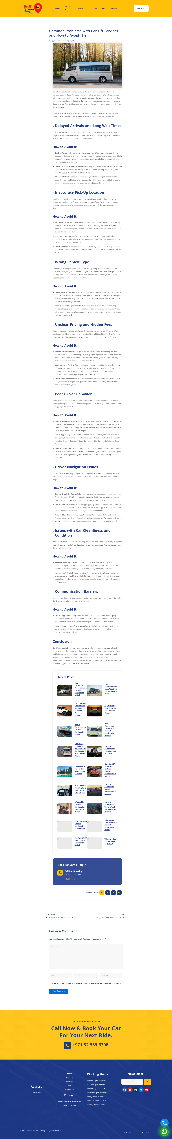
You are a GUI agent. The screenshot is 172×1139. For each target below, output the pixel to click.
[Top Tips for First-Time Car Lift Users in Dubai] (94, 710)
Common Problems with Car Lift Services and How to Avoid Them (80, 750)
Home (57, 8)
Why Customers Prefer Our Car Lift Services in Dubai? (109, 729)
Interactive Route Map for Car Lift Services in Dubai (110, 825)
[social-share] (101, 892)
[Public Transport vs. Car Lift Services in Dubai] (64, 731)
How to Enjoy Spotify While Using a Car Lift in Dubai (80, 789)
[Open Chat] (164, 1131)
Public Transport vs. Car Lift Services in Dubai (80, 729)
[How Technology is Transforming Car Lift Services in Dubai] (64, 690)
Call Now (69, 879)
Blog (103, 8)
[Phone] (164, 1123)
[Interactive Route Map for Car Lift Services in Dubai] (94, 826)
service (64, 172)
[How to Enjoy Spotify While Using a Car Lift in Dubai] (64, 790)
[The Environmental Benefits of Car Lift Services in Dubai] (94, 690)
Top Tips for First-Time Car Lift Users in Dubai (110, 709)
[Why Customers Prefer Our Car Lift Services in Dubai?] (94, 731)
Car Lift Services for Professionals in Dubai (110, 750)
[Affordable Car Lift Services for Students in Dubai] (64, 808)
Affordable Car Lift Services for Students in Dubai (80, 807)
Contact (113, 8)
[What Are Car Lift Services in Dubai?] (94, 843)
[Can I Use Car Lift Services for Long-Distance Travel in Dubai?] (64, 710)
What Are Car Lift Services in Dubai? (110, 842)
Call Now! (141, 8)
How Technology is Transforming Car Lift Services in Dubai (80, 689)
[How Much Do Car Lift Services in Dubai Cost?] (64, 826)
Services (80, 8)
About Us (67, 9)
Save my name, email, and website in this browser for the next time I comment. (87, 983)
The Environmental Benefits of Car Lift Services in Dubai (110, 689)
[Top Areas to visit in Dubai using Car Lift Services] (64, 771)
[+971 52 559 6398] (67, 1045)
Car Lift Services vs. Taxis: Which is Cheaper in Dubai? (110, 807)
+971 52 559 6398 (90, 1045)
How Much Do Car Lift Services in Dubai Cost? (81, 825)
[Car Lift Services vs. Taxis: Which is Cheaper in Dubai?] (94, 808)
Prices (94, 8)
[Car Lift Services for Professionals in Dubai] (94, 751)
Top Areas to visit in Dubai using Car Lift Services (80, 770)
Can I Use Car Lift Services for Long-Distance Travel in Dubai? (80, 709)
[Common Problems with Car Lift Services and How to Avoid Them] (64, 751)
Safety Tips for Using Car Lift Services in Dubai (81, 842)
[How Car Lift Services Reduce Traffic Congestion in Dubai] (94, 771)
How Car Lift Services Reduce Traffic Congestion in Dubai (110, 770)
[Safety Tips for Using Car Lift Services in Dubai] (64, 843)
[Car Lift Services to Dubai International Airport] (94, 790)
